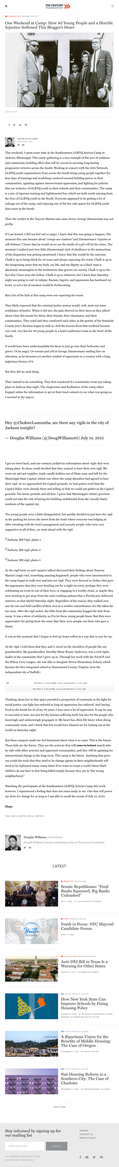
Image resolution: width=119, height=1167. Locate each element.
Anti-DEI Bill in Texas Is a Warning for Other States (84, 964)
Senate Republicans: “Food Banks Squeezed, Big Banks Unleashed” (85, 891)
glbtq (22, 816)
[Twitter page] (94, 1157)
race (14, 816)
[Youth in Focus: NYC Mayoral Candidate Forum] (31, 931)
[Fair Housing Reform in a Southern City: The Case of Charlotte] (31, 1081)
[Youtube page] (86, 1157)
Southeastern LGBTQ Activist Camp (78, 153)
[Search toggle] (113, 5)
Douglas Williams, (43, 837)
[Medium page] (101, 1157)
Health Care (80, 881)
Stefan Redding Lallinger (97, 1089)
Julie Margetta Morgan (89, 901)
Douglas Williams (27, 139)
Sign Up (57, 1146)
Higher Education (86, 956)
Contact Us (86, 1134)
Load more (59, 1107)
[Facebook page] (80, 1157)
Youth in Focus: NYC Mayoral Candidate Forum (87, 926)
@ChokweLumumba (31, 422)
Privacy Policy (88, 1138)
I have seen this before (30, 275)
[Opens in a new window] (18, 144)
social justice (35, 816)
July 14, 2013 (92, 438)
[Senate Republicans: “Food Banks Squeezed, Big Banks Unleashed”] (31, 894)
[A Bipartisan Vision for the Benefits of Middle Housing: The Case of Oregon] (31, 1044)
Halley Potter (92, 1017)
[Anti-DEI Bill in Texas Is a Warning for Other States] (31, 969)
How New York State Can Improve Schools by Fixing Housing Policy (84, 1003)
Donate (84, 1131)
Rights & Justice (78, 919)
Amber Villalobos (90, 972)
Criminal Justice (29, 16)
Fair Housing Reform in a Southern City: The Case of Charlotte (85, 1078)
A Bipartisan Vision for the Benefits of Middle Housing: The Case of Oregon (86, 1041)
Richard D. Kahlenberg (93, 1014)
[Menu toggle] (6, 5)
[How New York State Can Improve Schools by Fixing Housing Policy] (31, 1006)
